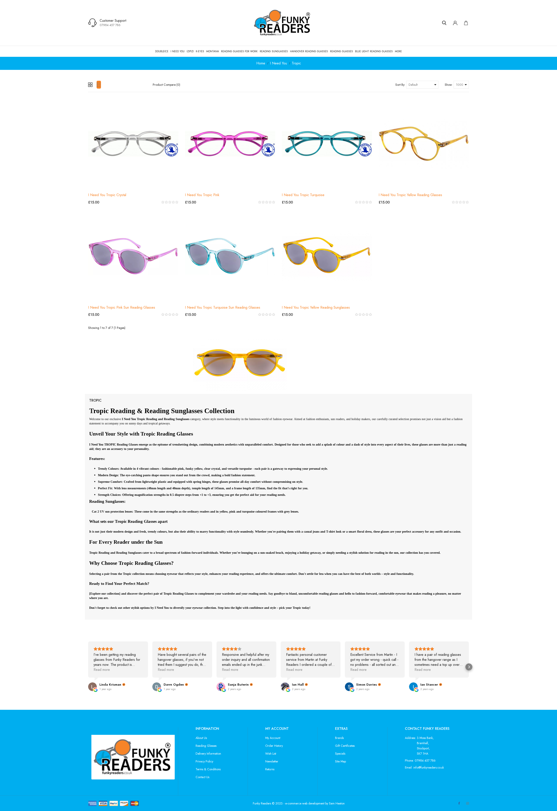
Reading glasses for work (239, 51)
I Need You (178, 51)
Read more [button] (102, 669)
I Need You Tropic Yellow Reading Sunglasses (316, 307)
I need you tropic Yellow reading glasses (410, 194)
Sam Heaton (337, 803)
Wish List (270, 753)
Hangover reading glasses (309, 51)
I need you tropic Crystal (107, 194)
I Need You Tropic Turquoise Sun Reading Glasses (222, 307)
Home (260, 63)
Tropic (296, 63)
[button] (88, 666)
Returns (269, 769)
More (398, 51)
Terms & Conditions (208, 769)
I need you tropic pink (202, 194)
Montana (212, 51)
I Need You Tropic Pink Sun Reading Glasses (121, 307)
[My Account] (455, 22)
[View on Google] (92, 686)
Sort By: (400, 84)
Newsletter (271, 761)
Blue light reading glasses (374, 51)
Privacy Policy (204, 761)
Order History (274, 746)
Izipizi (190, 51)
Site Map (340, 761)
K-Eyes (200, 51)
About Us (201, 738)
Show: (449, 84)
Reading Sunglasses (274, 51)
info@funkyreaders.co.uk (428, 767)
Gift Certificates (345, 746)
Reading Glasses (341, 51)
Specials (340, 753)
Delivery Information (208, 753)
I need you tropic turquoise (303, 194)
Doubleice (161, 51)
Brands (339, 738)
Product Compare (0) (166, 84)
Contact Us (202, 777)
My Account (272, 738)
